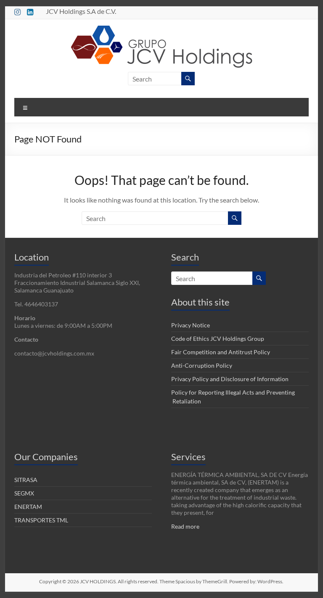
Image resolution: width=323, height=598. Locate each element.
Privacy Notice (190, 325)
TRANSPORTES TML (41, 520)
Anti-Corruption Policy (201, 365)
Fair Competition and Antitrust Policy (220, 352)
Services (188, 456)
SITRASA (25, 479)
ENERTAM (28, 506)
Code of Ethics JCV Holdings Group (217, 338)
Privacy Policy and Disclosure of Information (230, 378)
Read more (185, 526)
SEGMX (24, 493)
